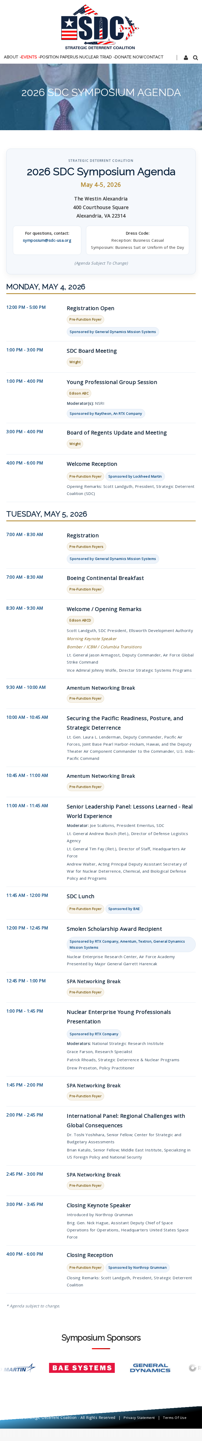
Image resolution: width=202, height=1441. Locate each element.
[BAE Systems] (64, 1368)
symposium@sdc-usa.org (47, 240)
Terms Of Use (174, 1417)
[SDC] (100, 26)
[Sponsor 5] (132, 1368)
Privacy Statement (139, 1417)
